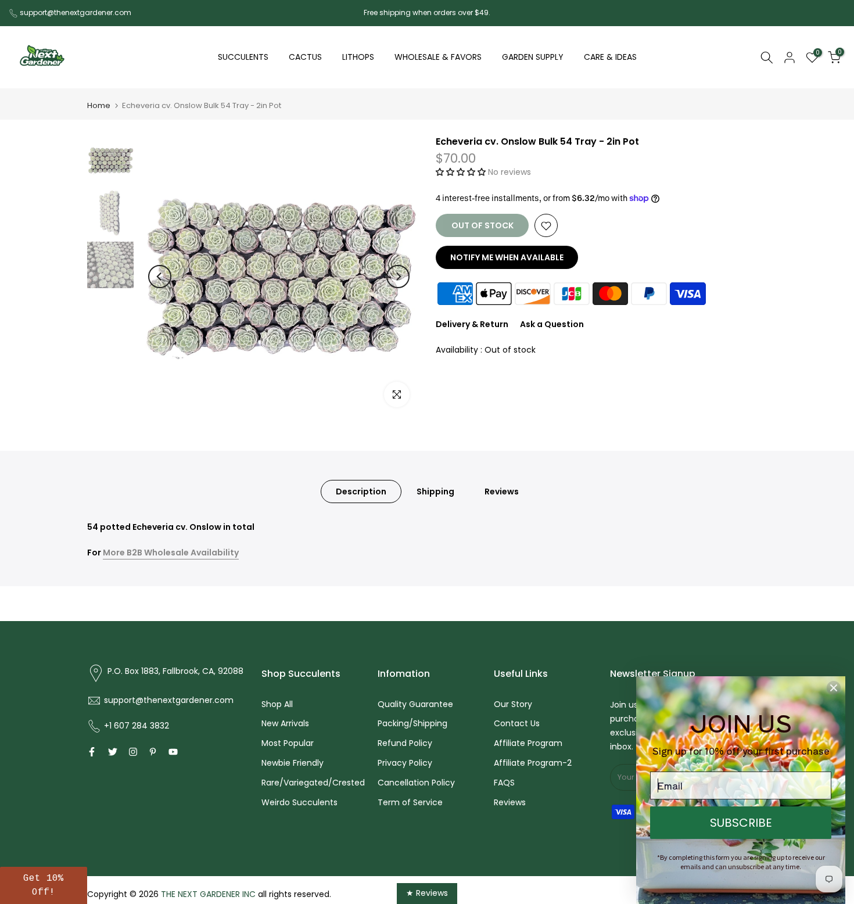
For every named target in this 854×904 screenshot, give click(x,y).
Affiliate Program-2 (533, 763)
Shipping (435, 491)
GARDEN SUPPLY (533, 57)
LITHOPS (358, 57)
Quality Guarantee (415, 704)
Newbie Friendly (292, 763)
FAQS (504, 782)
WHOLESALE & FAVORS (438, 57)
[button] (462, 172)
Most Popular (287, 743)
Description (361, 491)
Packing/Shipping (412, 723)
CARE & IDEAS (610, 57)
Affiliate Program (528, 743)
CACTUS (305, 57)
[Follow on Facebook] (91, 752)
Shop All (277, 704)
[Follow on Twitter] (112, 752)
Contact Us (517, 723)
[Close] (834, 688)
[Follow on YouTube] (173, 752)
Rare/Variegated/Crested (313, 782)
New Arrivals (285, 723)
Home (98, 105)
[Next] (398, 276)
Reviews (502, 491)
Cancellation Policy (416, 782)
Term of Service (410, 802)
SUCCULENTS (243, 57)
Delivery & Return (472, 325)
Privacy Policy (405, 763)
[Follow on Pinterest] (153, 752)
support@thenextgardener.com (75, 12)
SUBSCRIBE (741, 823)
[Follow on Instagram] (133, 752)
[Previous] (159, 276)
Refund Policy (405, 743)
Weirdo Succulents (299, 802)
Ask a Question (552, 325)
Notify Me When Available (507, 258)
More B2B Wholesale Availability (171, 552)
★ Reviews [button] (427, 893)
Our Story (513, 704)
